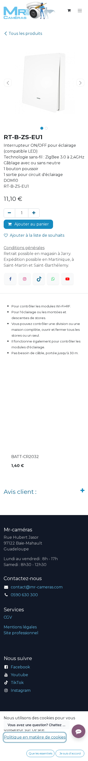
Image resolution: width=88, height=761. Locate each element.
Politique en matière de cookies (35, 737)
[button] (8, 83)
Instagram (21, 690)
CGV (8, 617)
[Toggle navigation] (79, 10)
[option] (44, 425)
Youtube (19, 675)
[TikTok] (39, 279)
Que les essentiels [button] (40, 753)
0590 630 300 (24, 595)
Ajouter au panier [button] (31, 224)
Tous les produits (25, 33)
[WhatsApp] (53, 279)
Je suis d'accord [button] (70, 753)
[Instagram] (25, 279)
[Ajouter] (34, 213)
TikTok (17, 682)
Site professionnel (21, 633)
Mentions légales (20, 627)
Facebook (20, 667)
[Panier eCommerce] (69, 10)
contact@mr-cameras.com (37, 587)
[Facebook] (10, 279)
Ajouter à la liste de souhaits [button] (37, 235)
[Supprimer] (9, 213)
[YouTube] (67, 279)
